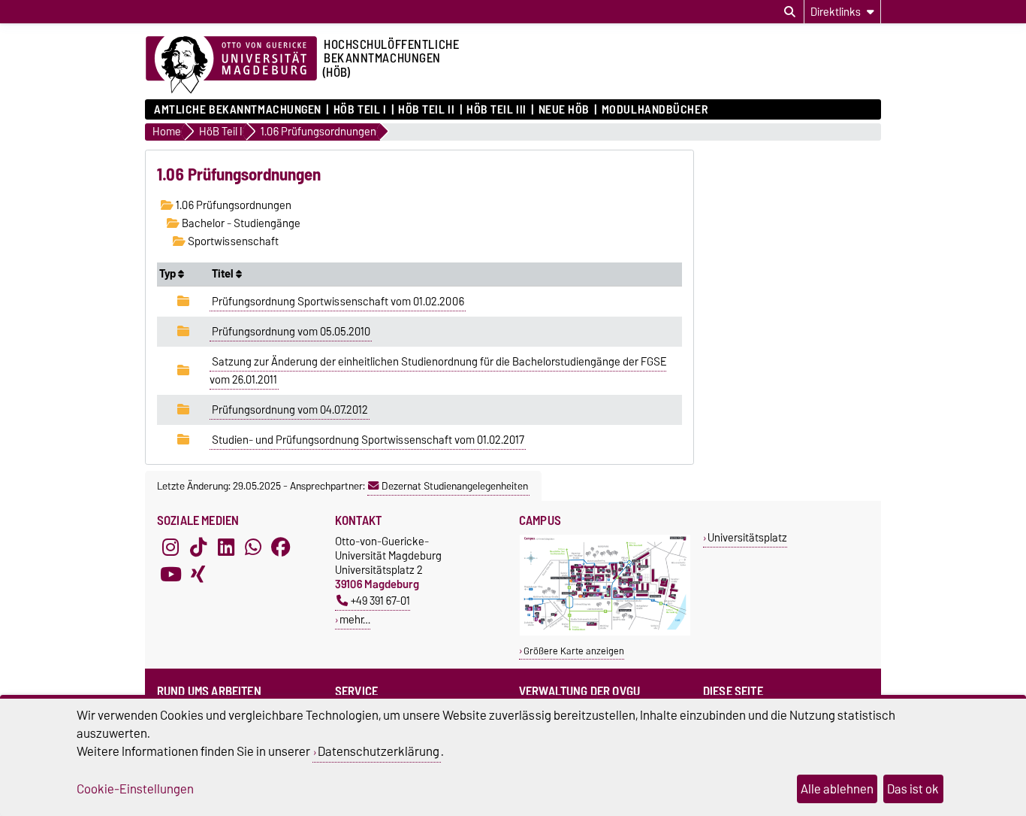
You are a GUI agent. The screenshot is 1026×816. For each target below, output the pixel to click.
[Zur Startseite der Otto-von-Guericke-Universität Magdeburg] (231, 65)
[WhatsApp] (253, 547)
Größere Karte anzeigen (574, 651)
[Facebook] (280, 547)
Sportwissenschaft (232, 241)
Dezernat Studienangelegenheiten (455, 486)
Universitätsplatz (747, 537)
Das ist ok (913, 788)
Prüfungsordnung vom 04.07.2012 (290, 410)
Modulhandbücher (655, 110)
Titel (224, 274)
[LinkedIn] (226, 547)
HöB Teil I (359, 110)
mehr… (354, 619)
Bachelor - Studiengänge (240, 223)
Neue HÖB (564, 110)
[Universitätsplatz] (605, 632)
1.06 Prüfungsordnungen (232, 205)
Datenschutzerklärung (378, 751)
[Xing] (198, 574)
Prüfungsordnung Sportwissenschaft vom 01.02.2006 (338, 302)
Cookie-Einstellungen (135, 788)
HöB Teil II (426, 110)
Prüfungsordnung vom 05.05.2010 (291, 332)
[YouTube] (170, 574)
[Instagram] (170, 547)
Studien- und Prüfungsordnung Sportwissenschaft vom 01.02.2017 (368, 440)
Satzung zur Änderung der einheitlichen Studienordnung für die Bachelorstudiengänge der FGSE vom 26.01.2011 (438, 371)
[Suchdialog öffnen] (789, 12)
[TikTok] (198, 547)
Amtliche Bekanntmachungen (237, 110)
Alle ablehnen (837, 788)
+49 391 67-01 (380, 600)
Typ (168, 274)
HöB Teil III (496, 110)
